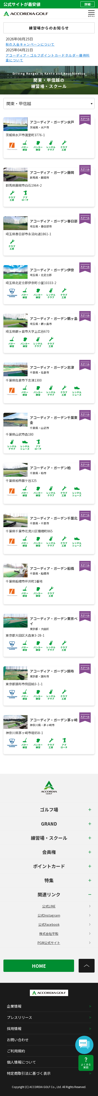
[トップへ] (87, 966)
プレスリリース (19, 1017)
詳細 (87, 4)
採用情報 (14, 1028)
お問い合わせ (18, 1039)
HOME (39, 966)
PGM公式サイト (48, 942)
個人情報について (21, 1062)
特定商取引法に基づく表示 (29, 1073)
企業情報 (14, 1006)
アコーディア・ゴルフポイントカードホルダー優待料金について (48, 57)
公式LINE (49, 906)
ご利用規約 (16, 1051)
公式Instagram (49, 915)
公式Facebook (48, 924)
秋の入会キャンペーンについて (30, 44)
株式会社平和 (48, 933)
